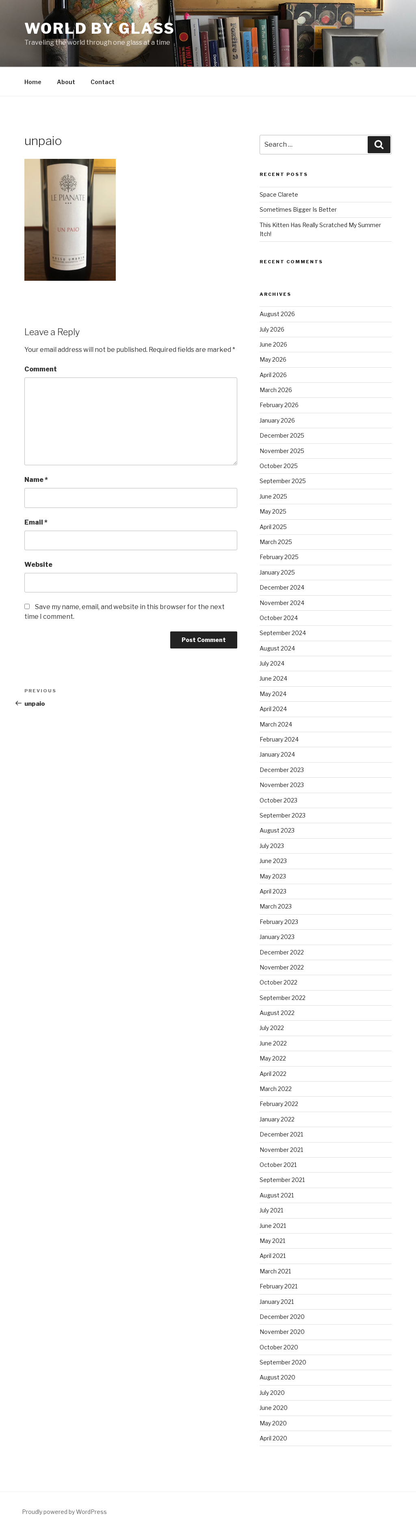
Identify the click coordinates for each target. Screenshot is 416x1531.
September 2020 (283, 1362)
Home (32, 81)
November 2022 (282, 967)
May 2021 (272, 1240)
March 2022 (276, 1088)
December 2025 (282, 435)
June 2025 (273, 496)
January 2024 (277, 754)
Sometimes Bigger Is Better (298, 209)
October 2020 (279, 1347)
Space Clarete (279, 194)
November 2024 (282, 602)
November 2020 (282, 1331)
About (66, 81)
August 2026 (277, 313)
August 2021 (277, 1195)
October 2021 (278, 1164)
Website (38, 564)
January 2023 (277, 936)
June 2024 (273, 678)
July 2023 (272, 845)
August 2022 (277, 1012)
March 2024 (276, 724)
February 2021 (278, 1286)
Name (36, 480)
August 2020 (277, 1377)
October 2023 (278, 800)
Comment (40, 369)
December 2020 (282, 1316)
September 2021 (282, 1179)
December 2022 (282, 952)
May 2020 (273, 1423)
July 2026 (272, 329)
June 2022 (273, 1043)
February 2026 (279, 404)
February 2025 (279, 556)
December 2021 (281, 1134)
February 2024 (279, 739)
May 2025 (273, 511)
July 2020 (272, 1392)
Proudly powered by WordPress (64, 1511)
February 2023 (279, 921)
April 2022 (273, 1073)
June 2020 (274, 1407)
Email (36, 522)
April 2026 (273, 374)
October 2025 (279, 465)
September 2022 (283, 997)
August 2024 (277, 648)
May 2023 (273, 876)
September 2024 (283, 632)
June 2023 (273, 860)
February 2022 (279, 1103)
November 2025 (282, 450)
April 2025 (273, 526)
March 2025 (276, 541)
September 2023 (283, 815)
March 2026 (276, 389)
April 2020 (273, 1438)
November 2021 (281, 1149)
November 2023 (282, 784)
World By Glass (99, 28)
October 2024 (279, 617)
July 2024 (272, 663)
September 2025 (283, 480)
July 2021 (271, 1210)
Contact (103, 81)
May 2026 (273, 359)
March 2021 (275, 1271)
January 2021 (277, 1301)
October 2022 (278, 982)
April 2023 (273, 891)
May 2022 (273, 1058)
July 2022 (272, 1027)
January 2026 (277, 420)
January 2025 (277, 572)
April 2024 (273, 708)
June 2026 (273, 344)
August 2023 (277, 830)
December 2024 (282, 587)
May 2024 (273, 693)
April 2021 (273, 1255)
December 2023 (282, 769)
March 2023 (276, 906)
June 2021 (273, 1225)
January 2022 (277, 1119)
